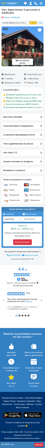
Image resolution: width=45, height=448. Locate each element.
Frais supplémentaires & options (18, 144)
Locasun (38, 404)
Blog (38, 401)
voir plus (29, 301)
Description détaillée (12, 117)
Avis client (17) (10, 152)
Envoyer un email (31, 255)
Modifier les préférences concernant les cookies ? (22, 438)
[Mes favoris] (25, 3)
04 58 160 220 (15, 255)
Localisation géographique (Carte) (19, 135)
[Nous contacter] (36, 3)
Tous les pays (19, 404)
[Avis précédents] (3, 300)
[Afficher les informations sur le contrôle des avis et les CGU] (37, 283)
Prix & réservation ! (22, 242)
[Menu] (41, 3)
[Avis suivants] (41, 300)
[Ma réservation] (30, 3)
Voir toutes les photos (23, 61)
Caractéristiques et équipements (18, 126)
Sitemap (29, 404)
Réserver (38, 445)
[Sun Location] (10, 3)
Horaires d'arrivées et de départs (18, 161)
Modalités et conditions (14, 170)
